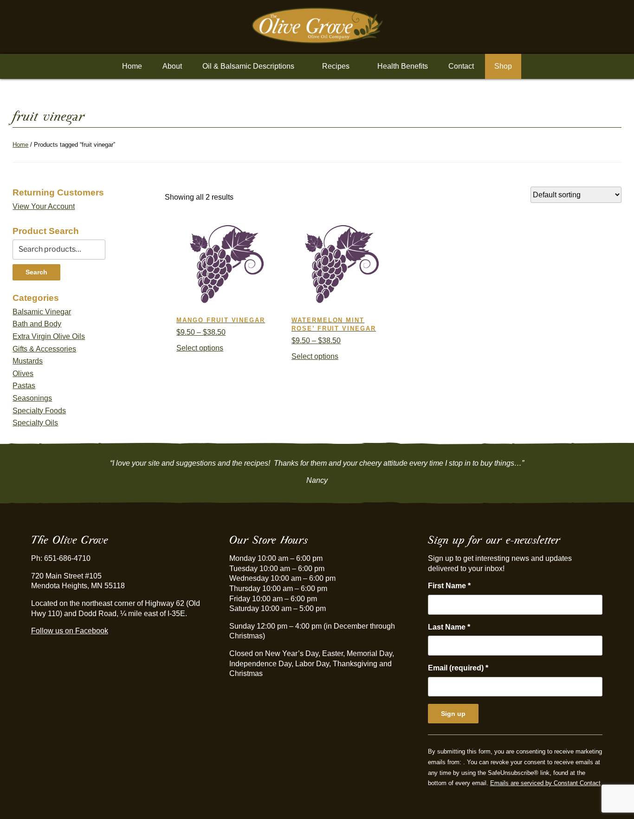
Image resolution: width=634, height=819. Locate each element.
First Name (449, 586)
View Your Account (44, 206)
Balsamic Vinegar (42, 312)
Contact (461, 66)
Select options (199, 348)
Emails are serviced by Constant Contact (545, 783)
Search (36, 272)
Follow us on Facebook (69, 631)
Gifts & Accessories (44, 349)
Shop (503, 66)
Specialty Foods (39, 411)
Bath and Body (37, 324)
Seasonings (32, 398)
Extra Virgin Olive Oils (49, 336)
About (172, 66)
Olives (23, 373)
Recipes (335, 66)
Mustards (28, 361)
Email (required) (458, 668)
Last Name (449, 627)
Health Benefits (402, 66)
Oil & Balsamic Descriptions (248, 66)
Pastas (24, 386)
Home (132, 66)
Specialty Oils (35, 423)
